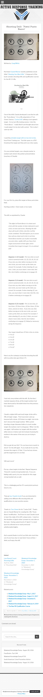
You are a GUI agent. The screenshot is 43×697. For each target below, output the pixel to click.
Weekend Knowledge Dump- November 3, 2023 (11, 575)
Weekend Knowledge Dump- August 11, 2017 (23, 596)
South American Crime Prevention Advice (17, 659)
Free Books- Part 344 (11, 653)
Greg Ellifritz (15, 63)
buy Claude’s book (16, 496)
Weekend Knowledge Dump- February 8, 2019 (23, 604)
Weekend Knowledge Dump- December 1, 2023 (29, 560)
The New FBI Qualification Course (19, 606)
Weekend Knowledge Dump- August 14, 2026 (19, 662)
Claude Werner (15, 72)
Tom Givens (15, 509)
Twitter (37, 2)
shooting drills (7, 616)
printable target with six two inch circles (23, 138)
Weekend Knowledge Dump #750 (15, 656)
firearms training (18, 614)
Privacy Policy (21, 693)
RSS (40, 2)
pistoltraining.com (27, 614)
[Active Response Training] (21, 13)
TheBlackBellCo (35, 691)
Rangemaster (35, 614)
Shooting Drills (32, 611)
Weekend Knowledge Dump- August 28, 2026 (19, 650)
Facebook (34, 2)
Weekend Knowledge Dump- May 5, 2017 (22, 594)
